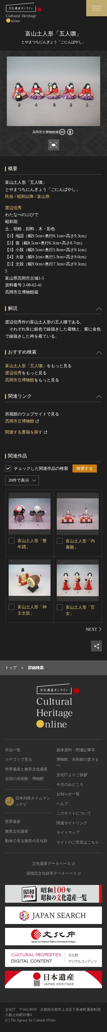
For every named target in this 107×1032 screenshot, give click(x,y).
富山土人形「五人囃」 (26, 366)
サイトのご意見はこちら (77, 842)
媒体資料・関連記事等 (75, 750)
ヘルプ (62, 804)
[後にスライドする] (94, 629)
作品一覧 (13, 750)
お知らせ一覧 (68, 794)
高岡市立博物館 (19, 380)
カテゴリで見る (18, 759)
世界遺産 (13, 821)
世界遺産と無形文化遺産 (26, 769)
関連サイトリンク (71, 823)
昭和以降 (25, 196)
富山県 (43, 196)
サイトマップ (68, 832)
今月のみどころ (70, 784)
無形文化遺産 (16, 831)
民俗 (9, 196)
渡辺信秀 (13, 208)
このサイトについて (73, 813)
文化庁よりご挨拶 (71, 775)
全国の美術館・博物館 (24, 778)
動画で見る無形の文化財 (26, 840)
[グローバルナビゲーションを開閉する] (96, 8)
